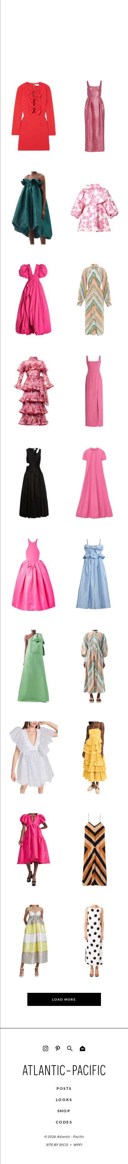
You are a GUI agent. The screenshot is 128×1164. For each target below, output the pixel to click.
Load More (64, 999)
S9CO (63, 1145)
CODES (64, 1122)
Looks (64, 1099)
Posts (64, 1088)
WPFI (77, 1145)
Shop (64, 1110)
